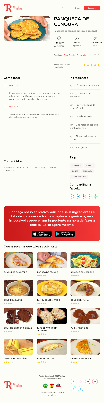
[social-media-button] (73, 381)
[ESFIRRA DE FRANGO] (50, 264)
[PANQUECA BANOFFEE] (16, 264)
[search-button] (63, 8)
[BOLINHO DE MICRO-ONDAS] (16, 321)
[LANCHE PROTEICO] (50, 351)
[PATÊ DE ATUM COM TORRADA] (50, 321)
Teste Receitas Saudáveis (75, 55)
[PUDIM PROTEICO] (83, 321)
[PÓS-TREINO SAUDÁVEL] (16, 351)
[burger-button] (70, 8)
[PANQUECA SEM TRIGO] (50, 292)
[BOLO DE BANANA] (83, 292)
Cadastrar (92, 8)
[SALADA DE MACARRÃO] (83, 264)
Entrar (77, 8)
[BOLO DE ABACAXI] (16, 292)
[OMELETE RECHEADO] (83, 351)
